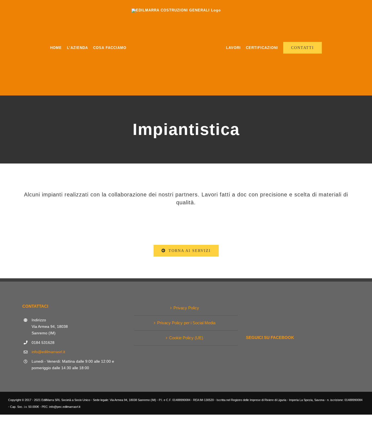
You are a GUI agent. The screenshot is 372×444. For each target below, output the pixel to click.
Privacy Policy (186, 308)
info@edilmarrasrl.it (48, 352)
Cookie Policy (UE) (186, 337)
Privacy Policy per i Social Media (186, 322)
